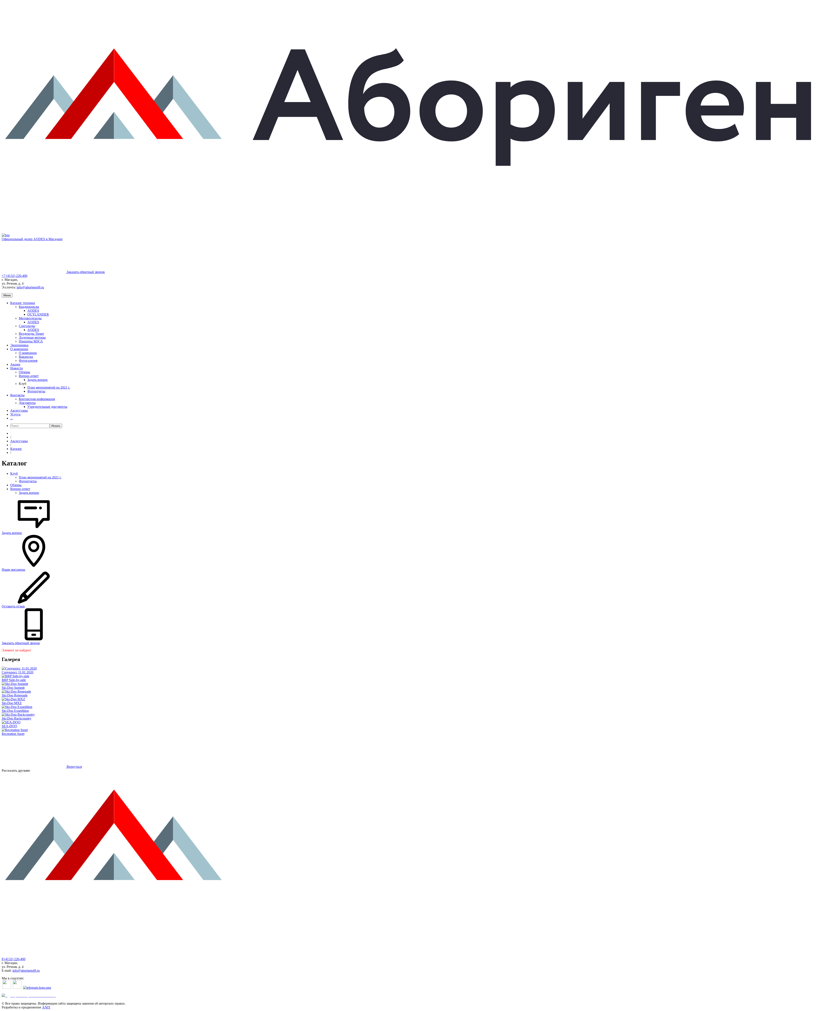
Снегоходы (27, 326)
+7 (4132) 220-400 (14, 276)
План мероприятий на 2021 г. (48, 387)
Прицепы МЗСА (31, 341)
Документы (27, 403)
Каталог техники (22, 303)
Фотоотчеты (36, 391)
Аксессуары (19, 410)
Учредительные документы (47, 406)
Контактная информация (37, 399)
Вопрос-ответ (29, 376)
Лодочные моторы (32, 337)
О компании (19, 349)
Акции (15, 364)
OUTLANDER (38, 314)
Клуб (14, 473)
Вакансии (26, 356)
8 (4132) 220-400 (13, 959)
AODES (33, 310)
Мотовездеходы (30, 318)
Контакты (17, 395)
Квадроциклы (29, 307)
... (11, 418)
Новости (16, 368)
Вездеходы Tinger (31, 333)
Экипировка (19, 345)
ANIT (46, 1007)
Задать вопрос (37, 380)
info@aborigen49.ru (30, 287)
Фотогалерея (28, 360)
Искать (55, 425)
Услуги (15, 414)
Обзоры (24, 372)
